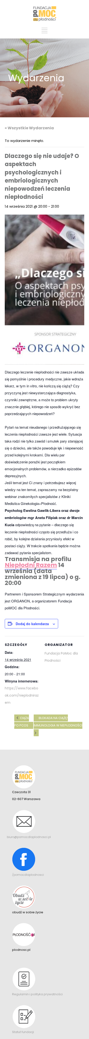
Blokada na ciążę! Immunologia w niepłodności (58, 722)
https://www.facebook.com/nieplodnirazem (22, 695)
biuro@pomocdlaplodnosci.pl (29, 837)
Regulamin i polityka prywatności (37, 994)
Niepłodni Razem (31, 565)
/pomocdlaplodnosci (28, 875)
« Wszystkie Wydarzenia (29, 128)
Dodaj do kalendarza (32, 623)
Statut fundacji (23, 1032)
